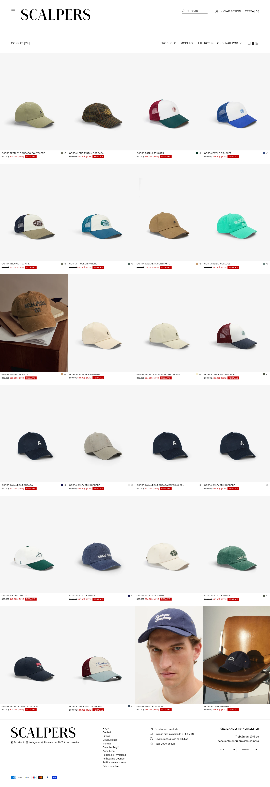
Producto (168, 43)
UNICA (34, 145)
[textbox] (227, 749)
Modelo (187, 43)
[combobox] (227, 749)
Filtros (204, 43)
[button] (13, 11)
